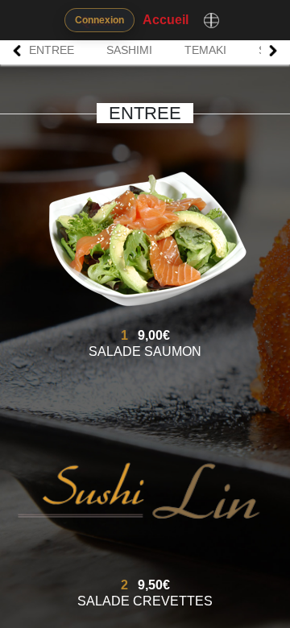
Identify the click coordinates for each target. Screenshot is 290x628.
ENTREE (51, 49)
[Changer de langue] (211, 20)
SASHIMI (129, 49)
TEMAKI (205, 49)
